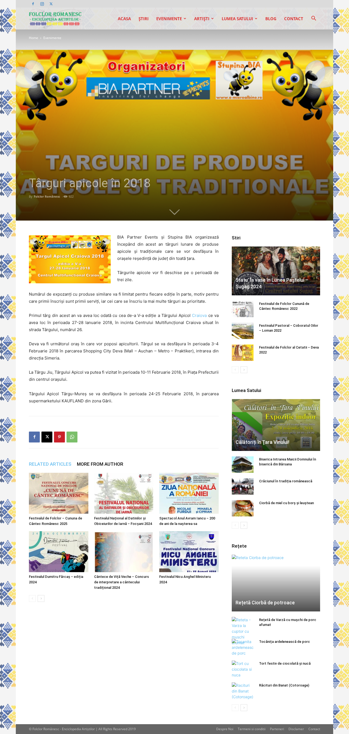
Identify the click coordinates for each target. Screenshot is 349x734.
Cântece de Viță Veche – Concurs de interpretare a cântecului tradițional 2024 (121, 582)
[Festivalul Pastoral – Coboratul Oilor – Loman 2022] (243, 331)
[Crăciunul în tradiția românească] (243, 486)
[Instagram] (42, 4)
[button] (313, 19)
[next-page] (41, 598)
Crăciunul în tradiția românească (285, 481)
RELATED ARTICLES (50, 464)
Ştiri (144, 18)
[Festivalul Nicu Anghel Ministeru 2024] (189, 551)
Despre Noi (224, 729)
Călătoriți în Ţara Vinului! (262, 442)
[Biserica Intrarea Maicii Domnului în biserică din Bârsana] (243, 464)
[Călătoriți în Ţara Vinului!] (276, 425)
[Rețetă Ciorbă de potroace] (276, 583)
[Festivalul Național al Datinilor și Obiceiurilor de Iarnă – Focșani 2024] (124, 493)
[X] (51, 4)
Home (33, 37)
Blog (270, 18)
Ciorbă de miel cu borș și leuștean (286, 503)
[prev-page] (32, 598)
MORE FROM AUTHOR (100, 464)
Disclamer (296, 729)
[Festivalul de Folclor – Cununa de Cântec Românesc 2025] (58, 493)
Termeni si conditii (252, 729)
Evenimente (169, 18)
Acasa (124, 18)
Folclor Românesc (47, 196)
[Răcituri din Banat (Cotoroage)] (243, 691)
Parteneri (277, 729)
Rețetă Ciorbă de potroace (265, 602)
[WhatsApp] (72, 437)
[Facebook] (33, 4)
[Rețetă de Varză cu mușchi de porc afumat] (243, 631)
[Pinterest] (59, 437)
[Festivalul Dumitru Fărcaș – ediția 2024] (58, 551)
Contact (293, 18)
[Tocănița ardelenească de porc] (243, 647)
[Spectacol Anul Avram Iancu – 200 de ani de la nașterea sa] (189, 493)
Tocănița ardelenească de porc (284, 642)
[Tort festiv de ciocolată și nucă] (243, 669)
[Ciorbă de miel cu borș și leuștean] (243, 508)
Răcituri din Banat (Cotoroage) (284, 685)
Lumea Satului (237, 18)
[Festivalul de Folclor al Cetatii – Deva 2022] (243, 352)
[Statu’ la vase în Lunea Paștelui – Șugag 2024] (276, 270)
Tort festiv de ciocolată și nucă (285, 663)
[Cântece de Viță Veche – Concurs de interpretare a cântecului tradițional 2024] (124, 551)
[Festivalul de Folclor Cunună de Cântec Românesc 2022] (243, 309)
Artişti (201, 18)
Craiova (199, 315)
